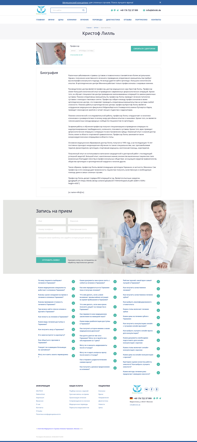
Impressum (40, 398)
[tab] (56, 281)
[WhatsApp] (112, 10)
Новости (101, 404)
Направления (103, 398)
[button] (160, 2)
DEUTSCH (39, 391)
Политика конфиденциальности (48, 414)
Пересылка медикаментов (79, 407)
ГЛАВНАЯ (40, 19)
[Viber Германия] (157, 398)
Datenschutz (40, 394)
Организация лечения (77, 398)
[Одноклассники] (157, 389)
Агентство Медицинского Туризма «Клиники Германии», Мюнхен (58, 429)
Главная (89, 28)
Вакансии (39, 401)
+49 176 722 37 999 (129, 10)
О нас (38, 404)
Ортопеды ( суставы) (86, 51)
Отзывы (128, 19)
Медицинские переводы (78, 404)
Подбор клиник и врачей (78, 391)
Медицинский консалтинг (75, 2)
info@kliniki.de (153, 10)
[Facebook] (151, 389)
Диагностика (113, 19)
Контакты (156, 19)
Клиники (71, 19)
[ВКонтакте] (146, 389)
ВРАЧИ (51, 19)
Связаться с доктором (144, 48)
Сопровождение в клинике (79, 401)
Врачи (100, 394)
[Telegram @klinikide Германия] (160, 398)
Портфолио (141, 19)
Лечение (84, 19)
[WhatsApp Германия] (154, 398)
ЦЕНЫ (60, 19)
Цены (100, 407)
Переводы (97, 19)
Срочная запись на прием (79, 394)
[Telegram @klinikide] (118, 10)
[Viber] (115, 10)
